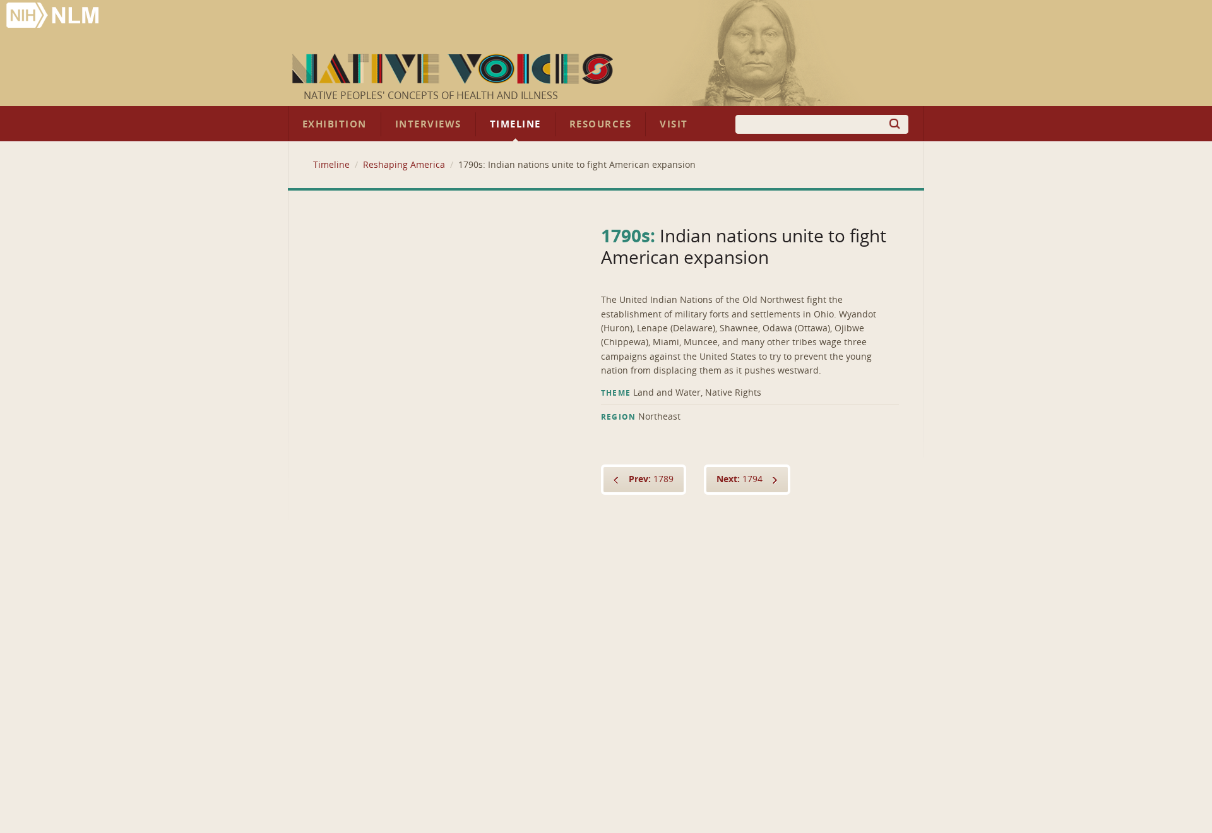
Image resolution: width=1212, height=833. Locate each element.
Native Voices (454, 69)
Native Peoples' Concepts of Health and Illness (431, 96)
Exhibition (334, 124)
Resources (600, 124)
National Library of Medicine (53, 17)
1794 (739, 479)
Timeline (515, 124)
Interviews (428, 124)
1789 (651, 479)
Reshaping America (404, 165)
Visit (674, 124)
